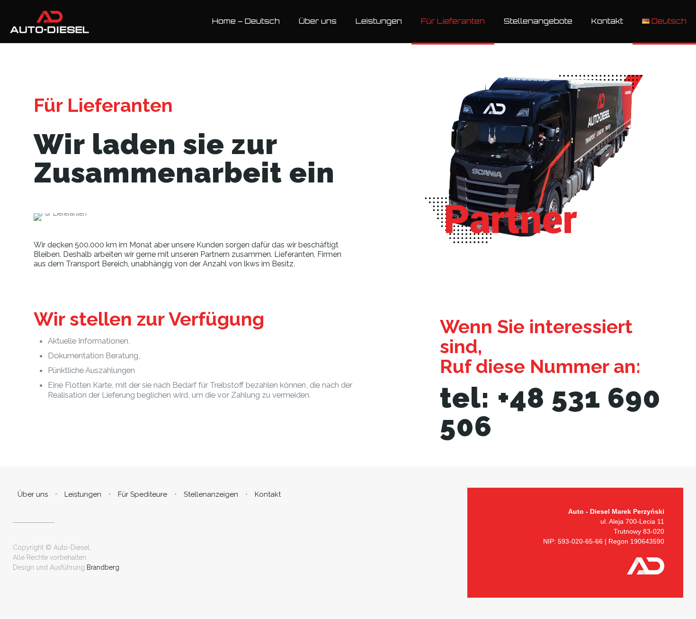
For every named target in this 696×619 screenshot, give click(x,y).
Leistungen (82, 494)
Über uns (33, 494)
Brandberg (102, 567)
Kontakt (268, 494)
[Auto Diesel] (49, 21)
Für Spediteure (142, 494)
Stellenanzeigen (211, 494)
